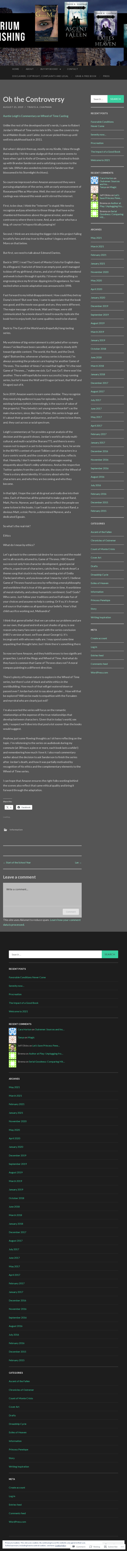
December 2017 (99, 382)
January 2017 (98, 442)
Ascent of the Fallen (101, 531)
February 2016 (98, 493)
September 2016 (100, 468)
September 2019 (100, 314)
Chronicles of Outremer (103, 540)
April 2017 (96, 425)
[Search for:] (107, 99)
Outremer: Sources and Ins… (50, 1029)
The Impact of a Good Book (105, 151)
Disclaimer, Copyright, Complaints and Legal (40, 76)
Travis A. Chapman (39, 107)
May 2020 (96, 280)
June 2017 (96, 408)
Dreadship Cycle (99, 574)
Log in (94, 646)
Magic (113, 187)
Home (15, 69)
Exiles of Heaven (99, 583)
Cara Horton (106, 178)
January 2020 (98, 297)
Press (106, 76)
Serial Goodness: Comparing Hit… (111, 214)
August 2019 (97, 323)
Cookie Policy (60, 1545)
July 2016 (96, 485)
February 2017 (98, 434)
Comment (71, 911)
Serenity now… (98, 134)
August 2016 (97, 476)
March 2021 (97, 246)
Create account (99, 638)
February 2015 (98, 510)
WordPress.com (99, 672)
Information (16, 829)
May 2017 (96, 416)
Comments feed (99, 663)
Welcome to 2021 (100, 160)
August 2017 (97, 391)
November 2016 (99, 459)
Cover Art (96, 557)
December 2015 (99, 502)
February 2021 (98, 254)
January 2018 (98, 374)
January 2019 (98, 340)
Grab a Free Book (85, 76)
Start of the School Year (17, 862)
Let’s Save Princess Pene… (111, 196)
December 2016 (99, 451)
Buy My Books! (49, 69)
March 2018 (97, 365)
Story (93, 608)
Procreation (97, 142)
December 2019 (99, 305)
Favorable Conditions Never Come (27, 977)
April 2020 (96, 289)
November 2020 (99, 271)
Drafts (94, 566)
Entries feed (97, 655)
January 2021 (98, 263)
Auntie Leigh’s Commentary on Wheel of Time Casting (35, 116)
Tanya (103, 187)
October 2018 (98, 348)
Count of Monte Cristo (103, 549)
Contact (72, 69)
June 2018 (96, 357)
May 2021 (96, 237)
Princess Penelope (100, 600)
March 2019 (97, 331)
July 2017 (96, 399)
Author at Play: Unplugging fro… (111, 204)
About (30, 69)
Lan (78, 862)
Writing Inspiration (101, 617)
